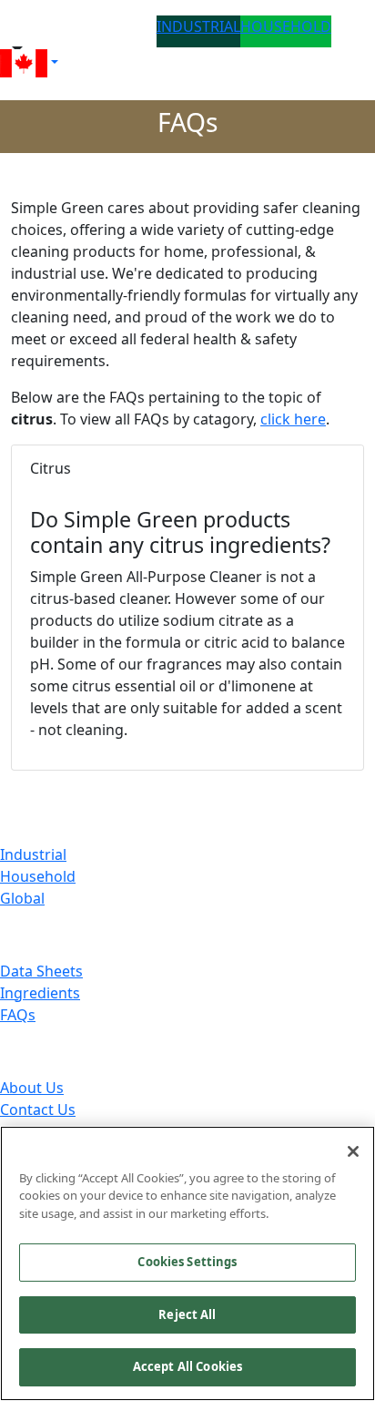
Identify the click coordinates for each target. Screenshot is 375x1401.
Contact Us (38, 1109)
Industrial (33, 854)
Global (22, 898)
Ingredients (40, 993)
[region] (187, 1263)
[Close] (353, 1151)
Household (38, 876)
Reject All (187, 1314)
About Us (32, 1088)
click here (293, 419)
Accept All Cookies (187, 1366)
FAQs (17, 1015)
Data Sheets (41, 971)
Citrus (50, 468)
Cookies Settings (187, 1261)
